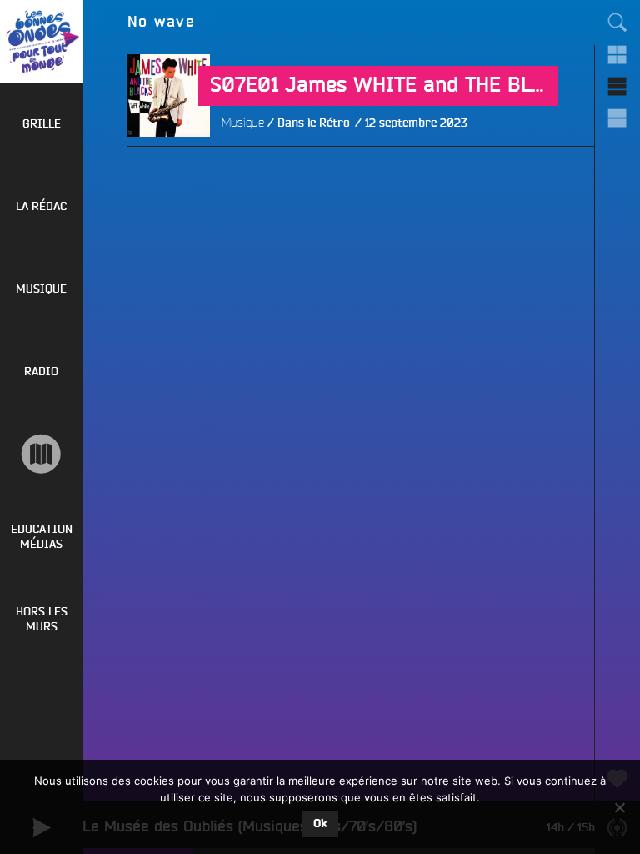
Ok (320, 824)
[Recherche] (617, 22)
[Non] (619, 807)
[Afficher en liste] (617, 86)
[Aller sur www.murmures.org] (41, 454)
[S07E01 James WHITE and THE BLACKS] (169, 178)
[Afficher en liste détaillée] (617, 117)
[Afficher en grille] (617, 54)
